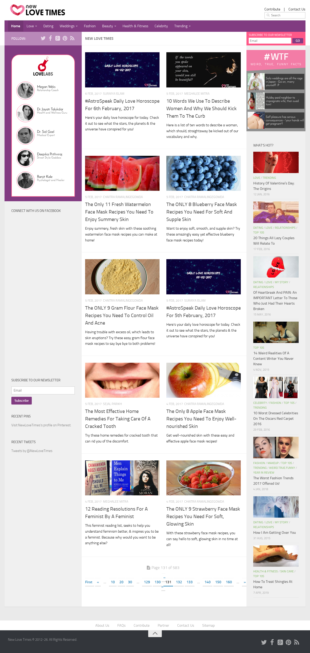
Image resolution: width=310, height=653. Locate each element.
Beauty (107, 26)
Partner (163, 625)
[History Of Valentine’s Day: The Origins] (276, 162)
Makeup (273, 463)
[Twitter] (43, 38)
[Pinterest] (65, 38)
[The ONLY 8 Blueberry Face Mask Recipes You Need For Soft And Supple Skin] (203, 173)
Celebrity (161, 26)
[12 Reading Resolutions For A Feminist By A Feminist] (122, 478)
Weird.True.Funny (282, 467)
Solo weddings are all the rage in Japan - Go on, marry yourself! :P (284, 81)
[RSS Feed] (72, 38)
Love (30, 26)
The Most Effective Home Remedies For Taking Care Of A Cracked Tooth (117, 418)
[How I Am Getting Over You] (276, 507)
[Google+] (57, 38)
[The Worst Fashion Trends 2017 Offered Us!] (276, 447)
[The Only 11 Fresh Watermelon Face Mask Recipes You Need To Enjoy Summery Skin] (122, 173)
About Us (102, 625)
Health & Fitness (135, 26)
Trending (180, 26)
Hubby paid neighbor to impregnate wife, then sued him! (282, 101)
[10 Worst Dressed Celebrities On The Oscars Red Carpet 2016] (276, 387)
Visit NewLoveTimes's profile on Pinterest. (41, 425)
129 (147, 582)
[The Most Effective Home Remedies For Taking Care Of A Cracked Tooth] (122, 380)
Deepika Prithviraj (49, 154)
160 (229, 582)
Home (15, 26)
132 (179, 582)
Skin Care (287, 571)
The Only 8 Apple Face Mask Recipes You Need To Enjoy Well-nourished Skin (201, 418)
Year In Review (263, 472)
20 (121, 582)
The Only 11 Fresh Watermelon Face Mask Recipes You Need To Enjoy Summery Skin (119, 211)
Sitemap (208, 625)
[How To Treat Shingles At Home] (276, 556)
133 (190, 582)
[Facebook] (50, 38)
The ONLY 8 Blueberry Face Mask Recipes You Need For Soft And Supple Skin (201, 211)
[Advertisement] (45, 296)
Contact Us (296, 9)
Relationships (285, 227)
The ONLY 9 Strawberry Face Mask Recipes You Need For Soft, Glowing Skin (203, 516)
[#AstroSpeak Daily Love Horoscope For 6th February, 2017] (122, 69)
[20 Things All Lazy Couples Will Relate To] (276, 212)
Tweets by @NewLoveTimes (31, 451)
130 (158, 582)
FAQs (121, 625)
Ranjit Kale (44, 176)
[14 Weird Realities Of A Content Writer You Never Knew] (276, 332)
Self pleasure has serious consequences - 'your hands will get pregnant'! (285, 120)
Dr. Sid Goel (45, 131)
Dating (48, 26)
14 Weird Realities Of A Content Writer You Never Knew (273, 358)
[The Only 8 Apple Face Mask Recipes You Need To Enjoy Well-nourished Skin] (203, 380)
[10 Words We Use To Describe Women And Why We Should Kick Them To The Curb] (203, 69)
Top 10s (258, 232)
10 (113, 582)
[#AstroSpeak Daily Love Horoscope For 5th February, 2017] (203, 276)
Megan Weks (46, 86)
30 (130, 582)
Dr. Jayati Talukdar (50, 109)
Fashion (90, 26)
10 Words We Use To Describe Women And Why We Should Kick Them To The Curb (201, 108)
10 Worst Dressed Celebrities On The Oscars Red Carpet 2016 (275, 418)
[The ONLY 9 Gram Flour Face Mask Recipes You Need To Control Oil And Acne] (122, 276)
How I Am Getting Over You (274, 532)
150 (218, 582)
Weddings (67, 26)
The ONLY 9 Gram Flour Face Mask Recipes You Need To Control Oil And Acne (122, 315)
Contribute (272, 9)
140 (207, 582)
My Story (281, 282)
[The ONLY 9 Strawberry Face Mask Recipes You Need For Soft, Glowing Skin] (203, 478)
